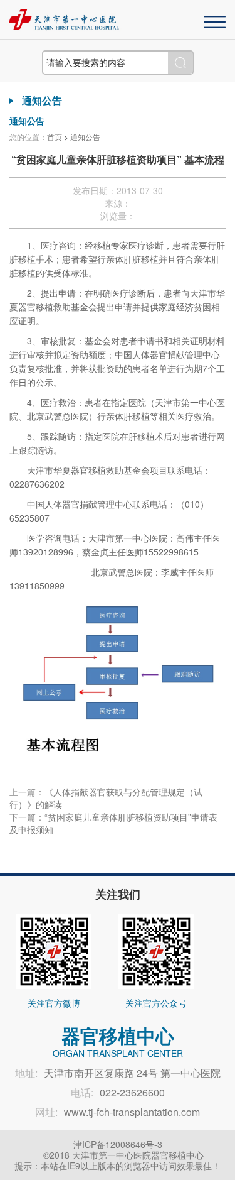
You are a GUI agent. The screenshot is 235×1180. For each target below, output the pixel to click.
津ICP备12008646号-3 (117, 1144)
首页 (54, 136)
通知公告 (85, 136)
